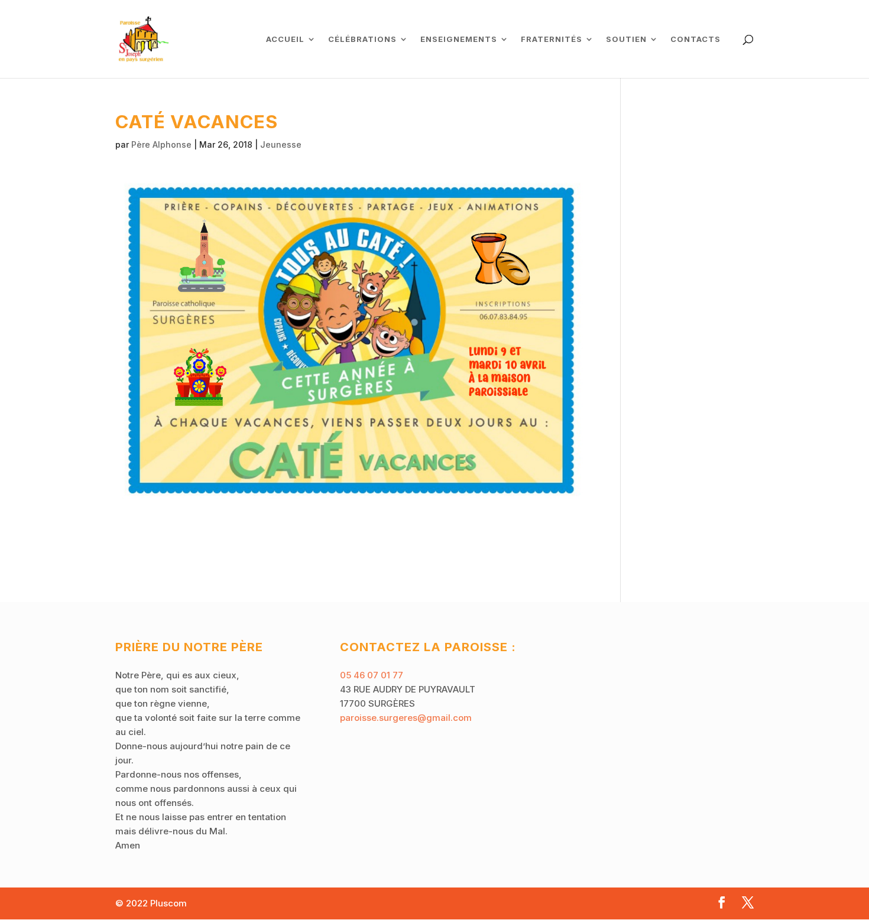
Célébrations (362, 39)
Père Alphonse (161, 144)
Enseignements (458, 39)
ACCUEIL (285, 39)
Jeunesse (280, 144)
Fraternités (551, 39)
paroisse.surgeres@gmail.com (406, 717)
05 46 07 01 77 (371, 675)
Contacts (695, 39)
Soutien (626, 39)
